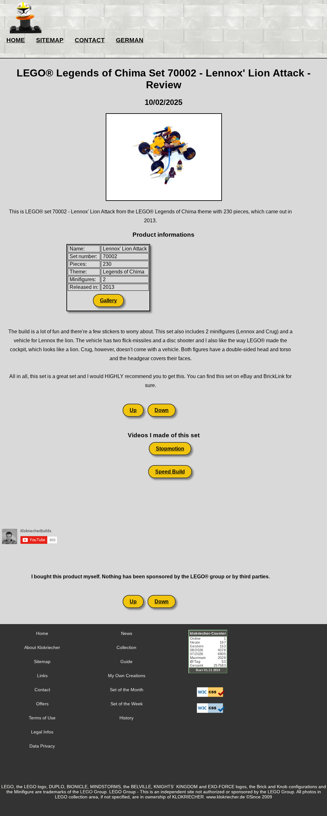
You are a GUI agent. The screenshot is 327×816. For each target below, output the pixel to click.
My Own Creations (126, 675)
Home (42, 633)
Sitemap (42, 661)
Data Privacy (42, 746)
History (126, 717)
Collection (126, 647)
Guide (126, 661)
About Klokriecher (42, 647)
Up (133, 410)
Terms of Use (42, 717)
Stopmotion (170, 448)
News (126, 633)
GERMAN (129, 40)
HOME (15, 40)
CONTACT (90, 40)
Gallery (108, 300)
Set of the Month (126, 689)
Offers (42, 703)
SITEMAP (50, 40)
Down (162, 410)
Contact (42, 689)
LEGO (86, 791)
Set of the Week (126, 703)
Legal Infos (42, 731)
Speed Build (170, 471)
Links (42, 675)
